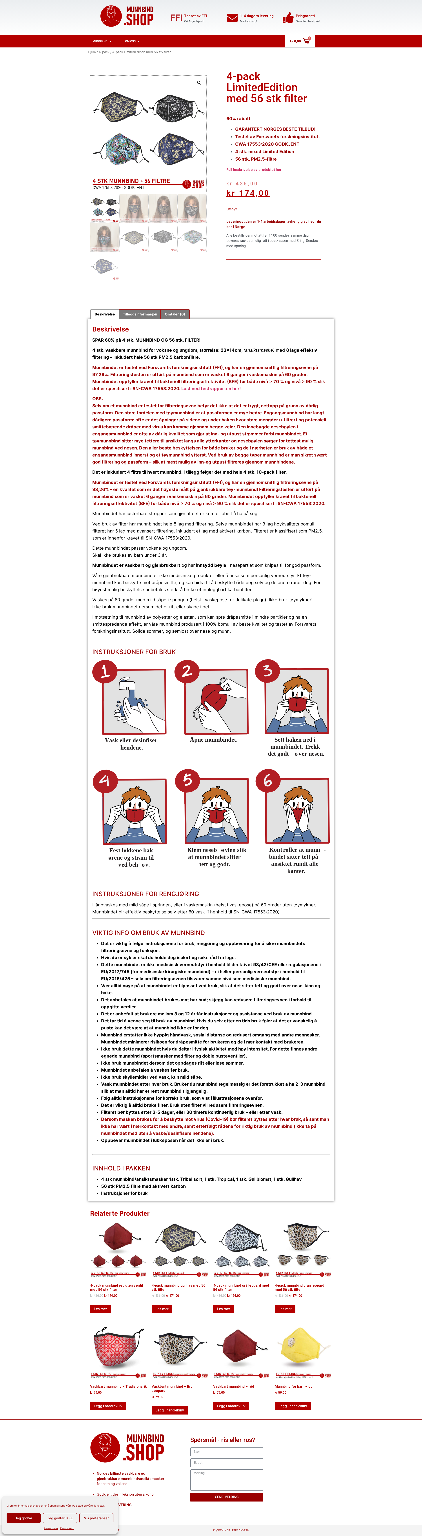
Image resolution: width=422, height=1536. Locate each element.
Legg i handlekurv (108, 1406)
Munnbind (100, 41)
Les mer (100, 1309)
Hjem (92, 52)
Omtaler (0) (175, 314)
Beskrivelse (105, 314)
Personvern (51, 1528)
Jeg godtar (23, 1518)
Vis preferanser (96, 1518)
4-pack (104, 52)
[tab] (104, 314)
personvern (240, 1530)
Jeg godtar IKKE (60, 1518)
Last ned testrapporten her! (211, 388)
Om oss (130, 41)
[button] (199, 83)
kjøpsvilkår (221, 1530)
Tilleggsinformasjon (140, 314)
